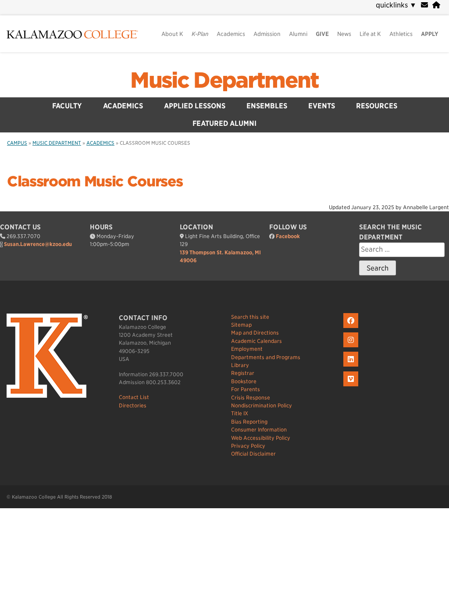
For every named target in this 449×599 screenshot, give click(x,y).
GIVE (322, 34)
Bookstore (244, 381)
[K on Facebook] (351, 328)
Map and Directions (255, 332)
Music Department (224, 80)
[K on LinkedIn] (351, 367)
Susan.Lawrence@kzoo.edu (38, 244)
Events (321, 106)
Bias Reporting (249, 421)
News (344, 34)
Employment (247, 349)
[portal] (436, 5)
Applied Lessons (194, 106)
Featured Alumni (224, 123)
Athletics (401, 34)
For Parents (245, 389)
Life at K (370, 34)
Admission (267, 34)
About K (172, 34)
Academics (231, 34)
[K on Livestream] (351, 386)
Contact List (134, 397)
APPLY (429, 34)
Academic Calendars (256, 341)
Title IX (239, 413)
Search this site (250, 317)
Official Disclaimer (253, 453)
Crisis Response (250, 397)
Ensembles (266, 106)
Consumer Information (259, 429)
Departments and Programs (265, 357)
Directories (132, 405)
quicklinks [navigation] (396, 5)
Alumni (298, 34)
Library (240, 365)
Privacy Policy (248, 445)
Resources (376, 106)
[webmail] (424, 5)
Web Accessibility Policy (260, 438)
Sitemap (241, 324)
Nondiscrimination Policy (261, 405)
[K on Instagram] (351, 347)
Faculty (67, 106)
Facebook (288, 236)
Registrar (242, 373)
